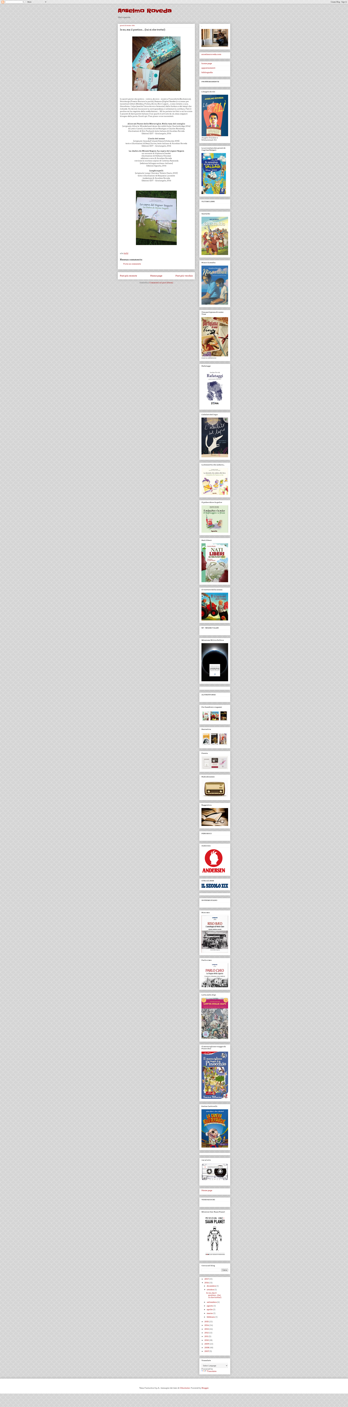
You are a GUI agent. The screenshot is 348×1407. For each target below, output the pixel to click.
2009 (207, 1344)
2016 (206, 1283)
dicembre (211, 1286)
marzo (210, 1313)
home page (206, 63)
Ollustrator (185, 1388)
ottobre (211, 1289)
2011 (206, 1336)
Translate (211, 1371)
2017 (206, 1279)
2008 (206, 1347)
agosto (210, 1306)
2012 (206, 1333)
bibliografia (207, 72)
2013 (206, 1329)
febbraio (211, 1317)
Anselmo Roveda (145, 11)
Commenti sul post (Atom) (161, 283)
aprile (210, 1309)
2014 (206, 1325)
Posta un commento (132, 264)
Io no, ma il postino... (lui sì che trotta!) (213, 1295)
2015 (206, 1321)
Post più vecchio (184, 275)
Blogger (205, 1388)
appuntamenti (208, 68)
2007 (206, 1351)
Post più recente (128, 275)
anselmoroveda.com (211, 54)
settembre (212, 1302)
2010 (206, 1340)
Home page (156, 275)
